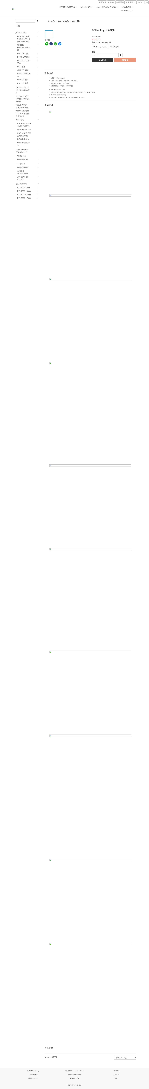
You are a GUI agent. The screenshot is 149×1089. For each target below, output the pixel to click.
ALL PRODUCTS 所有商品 (107, 7)
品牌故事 (29, 1071)
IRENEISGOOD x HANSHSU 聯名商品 (23, 90)
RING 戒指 (21, 66)
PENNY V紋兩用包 (23, 143)
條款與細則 (68, 1071)
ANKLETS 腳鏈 (22, 70)
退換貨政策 (71, 1074)
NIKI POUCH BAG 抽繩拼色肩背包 (24, 124)
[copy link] (59, 43)
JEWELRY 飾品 (86, 7)
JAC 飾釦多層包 (23, 139)
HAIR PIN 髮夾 (22, 83)
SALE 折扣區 (127, 7)
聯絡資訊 (72, 1078)
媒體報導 (31, 1074)
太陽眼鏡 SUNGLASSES (22, 172)
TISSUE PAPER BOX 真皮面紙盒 (22, 106)
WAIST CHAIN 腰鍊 (23, 74)
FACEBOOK (116, 1071)
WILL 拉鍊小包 (22, 159)
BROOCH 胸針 (22, 80)
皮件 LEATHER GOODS (22, 178)
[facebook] (51, 43)
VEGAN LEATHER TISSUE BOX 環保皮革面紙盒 (22, 113)
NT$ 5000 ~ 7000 (24, 198)
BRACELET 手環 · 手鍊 (23, 61)
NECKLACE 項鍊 (23, 57)
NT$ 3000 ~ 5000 (24, 194)
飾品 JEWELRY (22, 167)
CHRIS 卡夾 (21, 156)
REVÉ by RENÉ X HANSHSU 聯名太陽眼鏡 (23, 99)
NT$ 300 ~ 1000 (23, 187)
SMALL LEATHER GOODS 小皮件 (22, 150)
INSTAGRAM (116, 1074)
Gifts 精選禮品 (126, 10)
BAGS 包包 (20, 120)
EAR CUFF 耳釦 (23, 53)
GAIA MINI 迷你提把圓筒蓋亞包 (24, 134)
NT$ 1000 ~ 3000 (24, 191)
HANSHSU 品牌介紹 (68, 7)
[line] (46, 43)
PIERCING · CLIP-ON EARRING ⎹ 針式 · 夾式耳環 (23, 39)
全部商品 (51, 21)
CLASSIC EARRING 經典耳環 (23, 47)
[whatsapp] (55, 43)
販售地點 (30, 1078)
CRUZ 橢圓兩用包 (24, 129)
